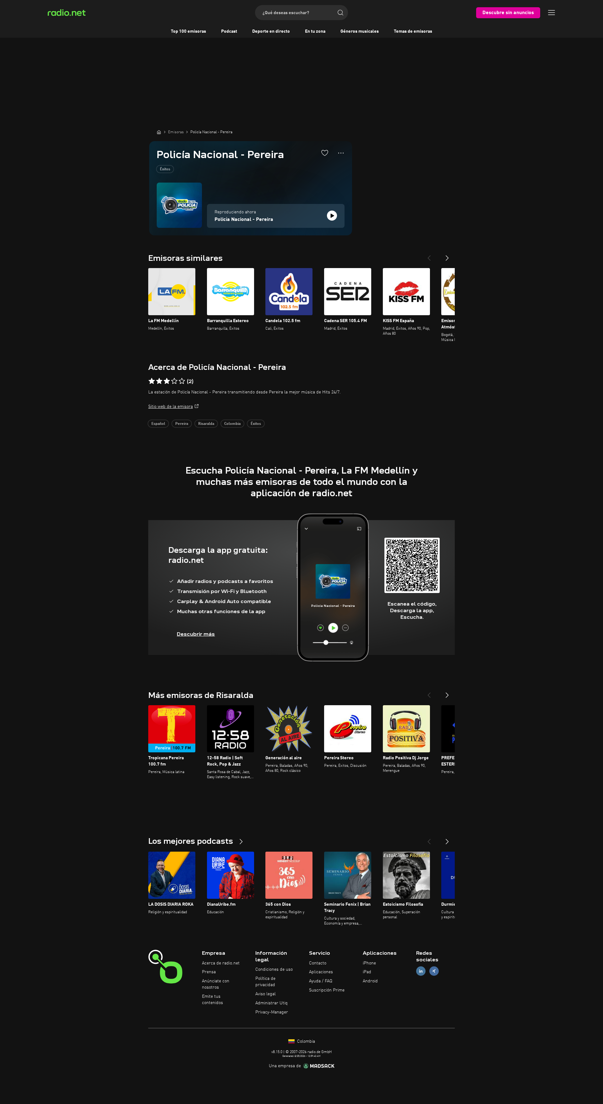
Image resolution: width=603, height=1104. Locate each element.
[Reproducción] (332, 216)
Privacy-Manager (271, 1012)
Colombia (232, 424)
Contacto (317, 963)
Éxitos (165, 169)
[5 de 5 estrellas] (182, 381)
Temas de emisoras (413, 31)
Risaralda (206, 424)
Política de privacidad (265, 981)
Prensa (209, 972)
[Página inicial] (158, 132)
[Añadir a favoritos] (325, 153)
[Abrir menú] (551, 12)
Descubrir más (196, 634)
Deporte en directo (271, 31)
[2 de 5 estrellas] (159, 381)
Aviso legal (265, 994)
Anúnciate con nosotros (215, 984)
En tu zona (315, 31)
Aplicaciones (321, 972)
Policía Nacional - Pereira (244, 219)
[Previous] (429, 255)
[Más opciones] (341, 153)
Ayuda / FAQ (320, 981)
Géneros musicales (359, 31)
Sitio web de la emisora (170, 406)
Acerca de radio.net (221, 963)
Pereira (181, 424)
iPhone (369, 963)
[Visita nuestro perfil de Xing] (434, 971)
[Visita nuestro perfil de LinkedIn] (420, 971)
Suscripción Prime (327, 990)
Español (158, 424)
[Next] (447, 255)
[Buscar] (340, 12)
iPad (367, 972)
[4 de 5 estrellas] (174, 381)
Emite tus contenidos (212, 999)
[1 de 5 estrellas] (151, 381)
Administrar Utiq (271, 1003)
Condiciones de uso (274, 969)
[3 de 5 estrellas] (167, 381)
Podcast (229, 31)
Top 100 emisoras (188, 31)
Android (370, 981)
